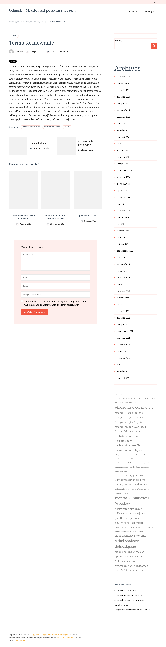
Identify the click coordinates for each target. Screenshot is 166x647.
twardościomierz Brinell (129, 570)
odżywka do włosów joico (130, 513)
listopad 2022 (123, 324)
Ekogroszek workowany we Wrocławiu (132, 610)
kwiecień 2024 (123, 211)
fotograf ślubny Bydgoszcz (130, 426)
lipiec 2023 (122, 271)
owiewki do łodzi (52, 127)
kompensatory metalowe (130, 479)
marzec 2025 (123, 137)
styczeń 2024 (123, 231)
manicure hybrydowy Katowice (140, 489)
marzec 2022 (123, 378)
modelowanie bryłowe (121, 493)
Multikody (132, 11)
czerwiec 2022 (123, 358)
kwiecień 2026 (123, 77)
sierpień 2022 (123, 344)
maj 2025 (121, 123)
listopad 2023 (123, 244)
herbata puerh (123, 440)
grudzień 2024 (124, 157)
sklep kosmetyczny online (130, 535)
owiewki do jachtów (31, 127)
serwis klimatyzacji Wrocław (144, 527)
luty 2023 (121, 304)
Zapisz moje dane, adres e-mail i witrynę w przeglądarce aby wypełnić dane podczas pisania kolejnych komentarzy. (55, 303)
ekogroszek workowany (134, 407)
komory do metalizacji (121, 471)
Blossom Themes (64, 638)
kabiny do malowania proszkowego (139, 455)
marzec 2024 (123, 217)
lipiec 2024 (122, 190)
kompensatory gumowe (129, 475)
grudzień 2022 (124, 318)
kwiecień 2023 (123, 291)
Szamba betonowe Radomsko (128, 595)
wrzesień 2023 (124, 257)
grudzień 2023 (124, 237)
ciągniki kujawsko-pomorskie (123, 394)
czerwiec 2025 (123, 117)
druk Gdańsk (133, 402)
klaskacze (153, 455)
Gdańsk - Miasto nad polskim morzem (49, 635)
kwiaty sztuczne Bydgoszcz (131, 484)
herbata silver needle (127, 445)
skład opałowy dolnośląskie (127, 544)
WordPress (20, 641)
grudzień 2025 (124, 97)
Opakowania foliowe (88, 216)
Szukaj (118, 40)
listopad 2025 (123, 103)
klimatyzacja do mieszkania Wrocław (126, 459)
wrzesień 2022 (124, 338)
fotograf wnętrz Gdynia (129, 422)
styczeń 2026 (123, 90)
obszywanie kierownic (128, 509)
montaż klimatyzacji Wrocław (132, 501)
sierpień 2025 (123, 110)
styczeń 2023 (123, 311)
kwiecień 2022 (123, 371)
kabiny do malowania (121, 455)
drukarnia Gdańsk (150, 398)
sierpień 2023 (123, 264)
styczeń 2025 (123, 150)
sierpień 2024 (123, 184)
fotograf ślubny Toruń (128, 431)
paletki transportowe (127, 518)
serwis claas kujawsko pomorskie (124, 527)
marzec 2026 (123, 83)
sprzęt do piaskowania (128, 556)
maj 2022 (121, 365)
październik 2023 (125, 251)
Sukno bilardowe (125, 561)
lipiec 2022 (122, 351)
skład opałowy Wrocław (129, 551)
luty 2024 (121, 224)
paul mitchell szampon (129, 522)
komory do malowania (142, 467)
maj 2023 (121, 284)
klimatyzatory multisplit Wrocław (125, 463)
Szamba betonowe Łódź (125, 591)
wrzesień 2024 (124, 177)
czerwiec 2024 (123, 197)
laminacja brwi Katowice (122, 489)
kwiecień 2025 (123, 130)
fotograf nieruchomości (129, 412)
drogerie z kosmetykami (129, 398)
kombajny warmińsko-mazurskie (125, 467)
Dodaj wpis (148, 11)
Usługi (14, 36)
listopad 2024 (123, 164)
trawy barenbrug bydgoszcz (131, 565)
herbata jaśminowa (126, 436)
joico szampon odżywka (129, 450)
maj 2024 (121, 204)
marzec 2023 (123, 298)
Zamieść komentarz (59, 52)
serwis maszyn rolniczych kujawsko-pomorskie (129, 531)
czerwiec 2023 (123, 278)
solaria (67, 127)
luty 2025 (121, 144)
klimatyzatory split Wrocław (144, 463)
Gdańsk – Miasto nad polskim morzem (42, 10)
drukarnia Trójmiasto (121, 402)
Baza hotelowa (121, 605)
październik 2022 (125, 331)
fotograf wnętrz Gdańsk (129, 417)
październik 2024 (125, 170)
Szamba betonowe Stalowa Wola (129, 600)
